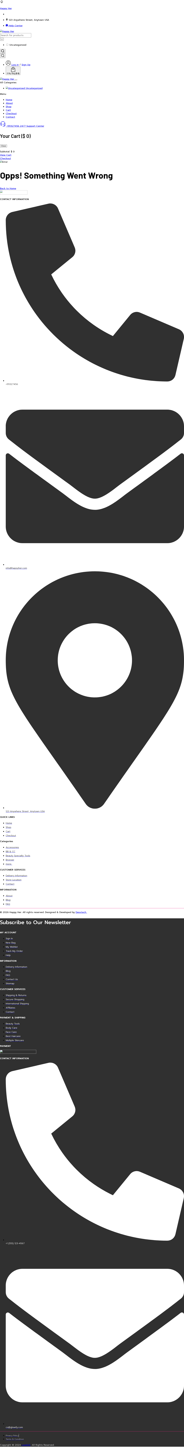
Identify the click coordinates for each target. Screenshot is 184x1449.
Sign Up (26, 64)
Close (3, 146)
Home (9, 100)
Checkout (11, 113)
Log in (15, 64)
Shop (8, 106)
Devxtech (81, 912)
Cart (8, 110)
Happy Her (6, 8)
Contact (10, 117)
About (9, 103)
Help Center (15, 25)
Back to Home (8, 188)
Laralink (26, 1445)
